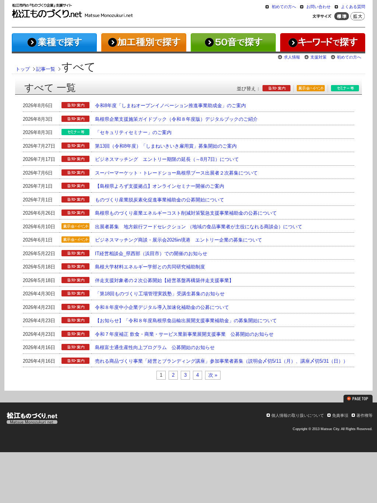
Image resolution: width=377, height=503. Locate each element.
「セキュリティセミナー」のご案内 (133, 132)
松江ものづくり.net (31, 419)
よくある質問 (353, 6)
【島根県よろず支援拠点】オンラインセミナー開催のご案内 (159, 186)
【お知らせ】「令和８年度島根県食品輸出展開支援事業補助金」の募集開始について (186, 320)
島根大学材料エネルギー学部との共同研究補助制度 (150, 267)
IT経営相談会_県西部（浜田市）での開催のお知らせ (151, 253)
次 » (212, 375)
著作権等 (364, 415)
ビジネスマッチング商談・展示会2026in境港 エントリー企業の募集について (178, 240)
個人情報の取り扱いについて (297, 415)
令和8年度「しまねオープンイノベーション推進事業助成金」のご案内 (170, 105)
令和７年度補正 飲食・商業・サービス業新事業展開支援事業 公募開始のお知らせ (184, 334)
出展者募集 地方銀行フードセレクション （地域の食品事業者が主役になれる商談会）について (198, 226)
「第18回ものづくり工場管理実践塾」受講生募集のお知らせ (160, 293)
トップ (22, 69)
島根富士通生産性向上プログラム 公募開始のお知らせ (155, 347)
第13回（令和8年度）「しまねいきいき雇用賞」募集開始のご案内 (166, 146)
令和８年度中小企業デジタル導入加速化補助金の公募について (162, 307)
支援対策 (318, 57)
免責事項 (340, 415)
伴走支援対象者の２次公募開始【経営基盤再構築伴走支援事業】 (164, 280)
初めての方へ (284, 6)
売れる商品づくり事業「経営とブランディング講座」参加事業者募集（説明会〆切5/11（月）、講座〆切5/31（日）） (221, 361)
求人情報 (292, 57)
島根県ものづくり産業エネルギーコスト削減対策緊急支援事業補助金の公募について (186, 213)
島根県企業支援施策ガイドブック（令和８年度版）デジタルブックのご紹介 (176, 119)
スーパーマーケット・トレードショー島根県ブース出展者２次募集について (176, 173)
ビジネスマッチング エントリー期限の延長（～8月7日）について (167, 159)
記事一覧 (45, 69)
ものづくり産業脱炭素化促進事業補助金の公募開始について (159, 200)
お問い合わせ (318, 6)
